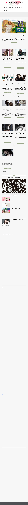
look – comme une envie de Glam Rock (7, 159)
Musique (16, 7)
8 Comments (4, 171)
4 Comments (4, 95)
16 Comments (4, 70)
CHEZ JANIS (6, 7)
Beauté (10, 7)
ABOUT (14, 4)
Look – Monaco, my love (20, 109)
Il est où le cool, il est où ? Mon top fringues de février (7, 84)
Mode (8, 57)
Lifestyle (6, 57)
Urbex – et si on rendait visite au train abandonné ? (20, 59)
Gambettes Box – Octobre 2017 (20, 134)
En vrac (5, 10)
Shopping (20, 7)
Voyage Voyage (10, 57)
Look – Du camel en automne (7, 133)
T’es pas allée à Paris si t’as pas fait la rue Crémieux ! (7, 59)
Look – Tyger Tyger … (7, 109)
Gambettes (20, 132)
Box (13, 7)
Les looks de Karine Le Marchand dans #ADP (15, 208)
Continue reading (7, 92)
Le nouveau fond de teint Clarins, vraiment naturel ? (16, 219)
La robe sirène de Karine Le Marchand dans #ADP (14, 35)
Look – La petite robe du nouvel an (20, 84)
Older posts (14, 175)
